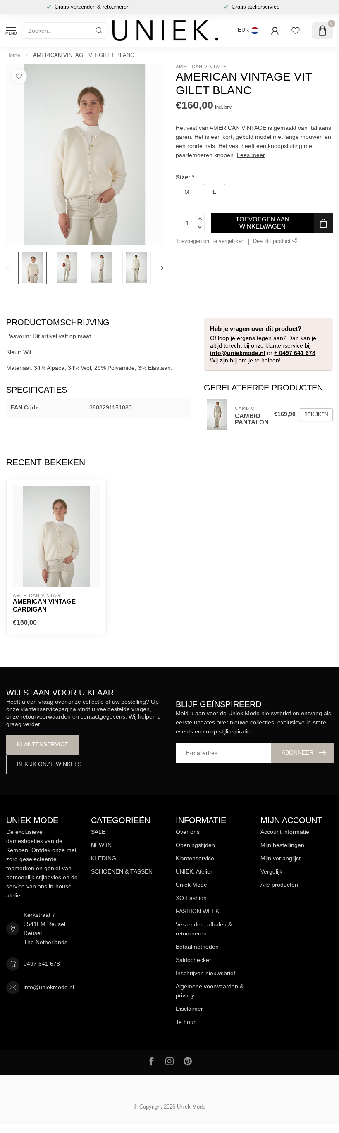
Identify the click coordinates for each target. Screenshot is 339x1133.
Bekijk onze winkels (49, 764)
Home (13, 55)
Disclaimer (189, 1008)
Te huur (186, 1022)
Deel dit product (272, 241)
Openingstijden (195, 845)
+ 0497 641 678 (294, 353)
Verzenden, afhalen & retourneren (204, 929)
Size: (185, 177)
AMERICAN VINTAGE (201, 66)
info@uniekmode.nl (237, 353)
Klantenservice (42, 744)
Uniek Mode (191, 884)
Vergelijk (271, 871)
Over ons (188, 831)
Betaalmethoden (197, 946)
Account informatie (284, 831)
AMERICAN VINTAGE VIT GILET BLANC (83, 55)
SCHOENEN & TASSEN (122, 871)
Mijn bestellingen (282, 845)
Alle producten (279, 884)
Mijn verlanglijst (280, 858)
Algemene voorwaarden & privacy (210, 991)
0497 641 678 (42, 963)
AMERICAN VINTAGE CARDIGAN (44, 605)
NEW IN (101, 845)
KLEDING (103, 858)
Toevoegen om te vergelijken (210, 241)
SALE (98, 831)
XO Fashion (191, 898)
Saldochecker (193, 960)
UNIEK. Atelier (194, 871)
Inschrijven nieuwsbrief (205, 973)
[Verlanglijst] (295, 30)
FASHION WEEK (197, 911)
